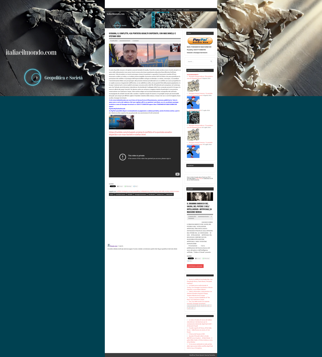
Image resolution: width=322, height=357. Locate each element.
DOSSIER (164, 9)
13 (191, 308)
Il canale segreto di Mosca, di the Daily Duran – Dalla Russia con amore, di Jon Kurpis (199, 330)
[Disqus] (145, 221)
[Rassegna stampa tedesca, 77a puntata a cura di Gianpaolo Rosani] (193, 140)
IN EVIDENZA (149, 9)
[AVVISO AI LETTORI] (193, 123)
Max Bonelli (152, 194)
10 (207, 306)
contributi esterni (120, 194)
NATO (152, 191)
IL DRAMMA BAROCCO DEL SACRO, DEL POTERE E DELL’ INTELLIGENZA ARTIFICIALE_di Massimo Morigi (199, 207)
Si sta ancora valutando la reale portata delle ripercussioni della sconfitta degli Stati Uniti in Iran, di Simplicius (200, 346)
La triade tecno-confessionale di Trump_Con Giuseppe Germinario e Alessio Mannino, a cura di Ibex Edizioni (199, 287)
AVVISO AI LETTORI (195, 110)
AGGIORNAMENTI (192, 74)
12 (188, 308)
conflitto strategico (122, 191)
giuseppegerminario (125, 40)
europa (130, 191)
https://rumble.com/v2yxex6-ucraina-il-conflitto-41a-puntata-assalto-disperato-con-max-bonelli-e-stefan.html (140, 133)
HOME (134, 9)
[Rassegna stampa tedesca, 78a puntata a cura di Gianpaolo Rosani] (193, 91)
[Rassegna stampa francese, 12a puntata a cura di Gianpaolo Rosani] (193, 108)
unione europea (174, 191)
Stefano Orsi (160, 194)
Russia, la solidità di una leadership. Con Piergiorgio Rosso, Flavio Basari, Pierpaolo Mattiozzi (199, 281)
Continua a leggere (195, 266)
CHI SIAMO (186, 9)
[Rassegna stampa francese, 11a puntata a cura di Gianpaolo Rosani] (193, 157)
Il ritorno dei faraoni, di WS (197, 334)
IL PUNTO (157, 9)
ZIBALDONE (141, 9)
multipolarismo (144, 191)
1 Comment (135, 40)
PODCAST (179, 9)
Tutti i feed (199, 178)
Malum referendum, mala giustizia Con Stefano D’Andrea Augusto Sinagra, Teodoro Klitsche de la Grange (199, 293)
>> (194, 308)
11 (210, 306)
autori (111, 194)
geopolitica (136, 191)
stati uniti (161, 191)
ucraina (167, 191)
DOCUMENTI (171, 9)
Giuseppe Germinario (140, 194)
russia (156, 191)
